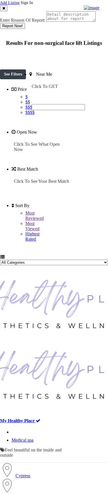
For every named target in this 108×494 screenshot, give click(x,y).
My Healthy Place (18, 420)
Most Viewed (32, 226)
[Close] (3, 8)
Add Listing (10, 3)
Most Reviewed (34, 216)
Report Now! (12, 26)
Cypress (23, 475)
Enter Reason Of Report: (22, 20)
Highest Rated (32, 236)
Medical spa (22, 440)
